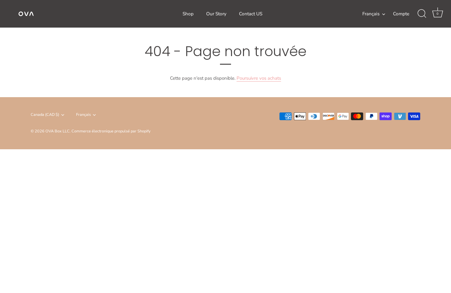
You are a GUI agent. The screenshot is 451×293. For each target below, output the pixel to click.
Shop (188, 14)
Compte (401, 14)
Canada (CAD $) (45, 114)
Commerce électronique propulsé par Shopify (111, 131)
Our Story (216, 14)
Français (371, 14)
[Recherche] (422, 14)
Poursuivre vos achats (259, 78)
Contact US (250, 14)
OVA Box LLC (57, 131)
